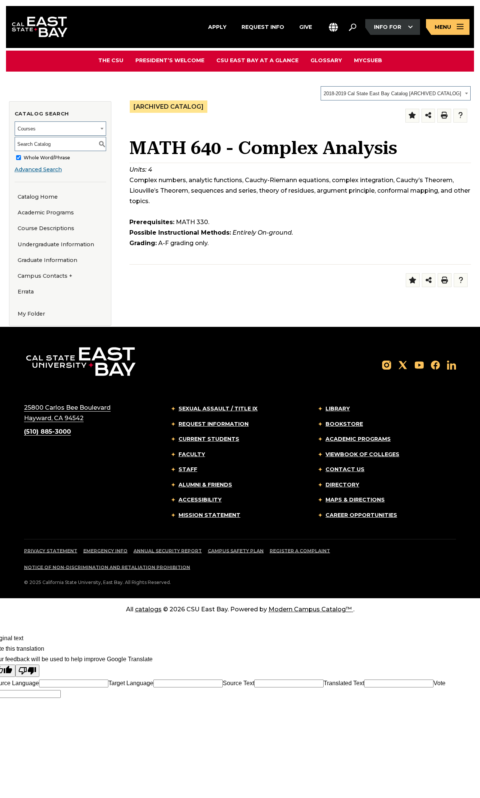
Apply (217, 26)
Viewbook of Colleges (362, 454)
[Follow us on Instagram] (386, 364)
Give (305, 26)
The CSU (110, 60)
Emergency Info (105, 551)
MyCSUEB (368, 60)
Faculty (191, 454)
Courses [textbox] (27, 129)
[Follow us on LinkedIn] (451, 364)
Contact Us (345, 469)
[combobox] (396, 93)
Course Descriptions (46, 228)
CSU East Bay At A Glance (257, 60)
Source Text (238, 683)
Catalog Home (38, 196)
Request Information (213, 424)
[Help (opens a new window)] (460, 116)
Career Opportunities (361, 515)
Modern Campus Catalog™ (310, 609)
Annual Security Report (168, 551)
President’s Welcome (169, 60)
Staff (187, 469)
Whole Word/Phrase (47, 157)
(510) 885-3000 (47, 431)
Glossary (326, 60)
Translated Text (344, 683)
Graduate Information (47, 260)
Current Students (208, 439)
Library (338, 408)
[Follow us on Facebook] (435, 364)
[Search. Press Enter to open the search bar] (352, 27)
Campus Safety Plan (236, 551)
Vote (440, 683)
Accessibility (200, 499)
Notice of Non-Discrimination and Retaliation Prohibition (107, 567)
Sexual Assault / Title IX (218, 408)
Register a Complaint (300, 551)
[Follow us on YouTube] (419, 364)
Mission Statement (209, 515)
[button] (333, 27)
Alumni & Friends (205, 484)
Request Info (263, 26)
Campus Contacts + (45, 275)
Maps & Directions (355, 499)
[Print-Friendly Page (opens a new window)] (444, 116)
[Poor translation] (27, 671)
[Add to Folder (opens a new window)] (412, 116)
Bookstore (344, 424)
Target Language (130, 683)
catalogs (148, 609)
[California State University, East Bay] (81, 361)
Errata (26, 291)
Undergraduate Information (56, 244)
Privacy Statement (50, 551)
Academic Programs (46, 212)
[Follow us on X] (402, 364)
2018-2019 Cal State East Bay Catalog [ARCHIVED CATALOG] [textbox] (392, 93)
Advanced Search (38, 169)
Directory (342, 484)
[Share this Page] (428, 116)
